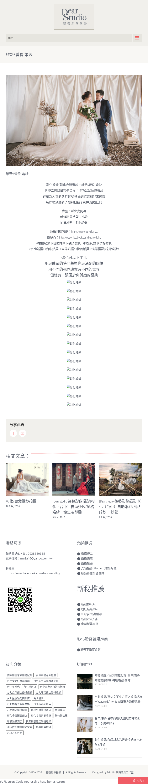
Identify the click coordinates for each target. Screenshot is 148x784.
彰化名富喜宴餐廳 (41, 715)
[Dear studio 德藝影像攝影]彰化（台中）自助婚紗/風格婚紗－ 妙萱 (120, 507)
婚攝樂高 (87, 558)
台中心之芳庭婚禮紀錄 (46, 681)
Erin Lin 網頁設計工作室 (120, 772)
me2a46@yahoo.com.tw (36, 558)
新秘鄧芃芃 (88, 604)
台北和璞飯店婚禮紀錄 (48, 692)
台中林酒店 (30, 686)
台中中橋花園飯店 (46, 675)
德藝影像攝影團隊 (92, 573)
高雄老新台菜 (14, 733)
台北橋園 (39, 698)
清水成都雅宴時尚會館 (19, 727)
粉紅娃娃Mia (89, 609)
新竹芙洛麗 (61, 715)
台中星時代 (13, 686)
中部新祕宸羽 (89, 624)
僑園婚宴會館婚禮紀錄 (19, 675)
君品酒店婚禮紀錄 (17, 709)
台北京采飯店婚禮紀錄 (19, 692)
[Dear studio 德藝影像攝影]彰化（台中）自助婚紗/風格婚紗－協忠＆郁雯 (73, 507)
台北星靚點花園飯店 (18, 698)
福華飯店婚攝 (43, 727)
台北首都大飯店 (42, 704)
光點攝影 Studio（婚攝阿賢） (100, 568)
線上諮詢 (138, 780)
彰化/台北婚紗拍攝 (21, 501)
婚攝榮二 (87, 553)
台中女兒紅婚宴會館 (18, 681)
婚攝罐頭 (87, 563)
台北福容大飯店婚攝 (18, 704)
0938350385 (36, 553)
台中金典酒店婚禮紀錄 (52, 686)
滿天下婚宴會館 (90, 649)
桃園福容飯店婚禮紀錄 (38, 721)
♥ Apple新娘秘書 (92, 614)
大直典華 (60, 709)
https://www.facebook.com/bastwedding (33, 573)
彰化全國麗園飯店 (17, 715)
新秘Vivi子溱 (89, 619)
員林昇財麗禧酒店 (41, 709)
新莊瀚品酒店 (14, 721)
